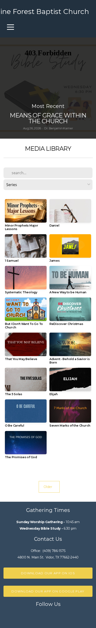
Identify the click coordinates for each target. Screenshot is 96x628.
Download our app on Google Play (47, 591)
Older (49, 487)
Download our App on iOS (48, 573)
